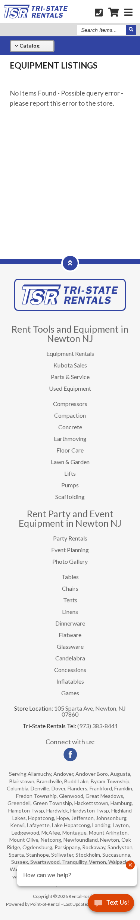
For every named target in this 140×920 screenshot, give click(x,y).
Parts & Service (70, 376)
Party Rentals (70, 538)
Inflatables (70, 681)
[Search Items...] (131, 30)
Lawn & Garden (70, 461)
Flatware (70, 634)
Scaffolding (70, 496)
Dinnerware (70, 623)
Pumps (70, 484)
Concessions (70, 669)
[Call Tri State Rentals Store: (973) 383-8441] (99, 12)
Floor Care (70, 450)
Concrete (70, 426)
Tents (70, 599)
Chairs (70, 588)
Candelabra (70, 658)
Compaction (70, 415)
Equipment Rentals (70, 353)
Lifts (70, 473)
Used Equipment (70, 388)
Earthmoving (70, 438)
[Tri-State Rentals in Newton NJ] (35, 16)
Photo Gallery (70, 561)
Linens (70, 611)
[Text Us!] (111, 904)
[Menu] (128, 12)
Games (70, 692)
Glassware (70, 646)
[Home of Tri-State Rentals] (70, 308)
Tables (70, 576)
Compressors (70, 403)
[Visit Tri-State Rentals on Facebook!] (70, 759)
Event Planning (70, 549)
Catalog (29, 45)
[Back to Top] (70, 262)
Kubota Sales (70, 365)
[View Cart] (113, 12)
